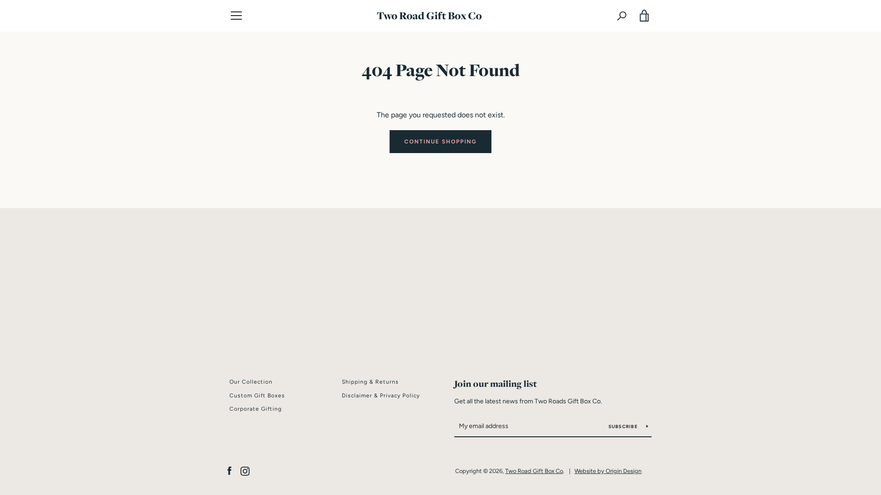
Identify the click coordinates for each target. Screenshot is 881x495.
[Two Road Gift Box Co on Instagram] (245, 470)
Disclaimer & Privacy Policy (381, 395)
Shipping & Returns (370, 382)
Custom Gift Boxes (257, 395)
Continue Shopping (440, 141)
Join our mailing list (495, 383)
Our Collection (251, 382)
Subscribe (624, 426)
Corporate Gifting (255, 409)
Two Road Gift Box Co (429, 15)
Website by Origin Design (607, 471)
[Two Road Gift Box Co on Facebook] (229, 470)
